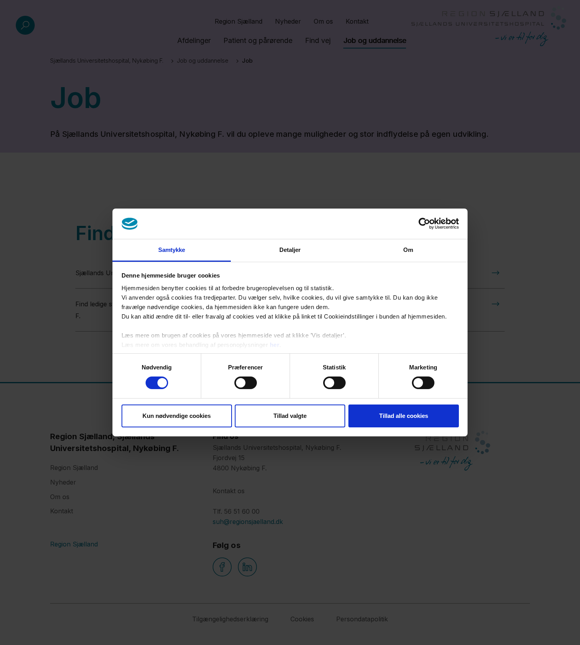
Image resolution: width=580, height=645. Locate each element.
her (275, 344)
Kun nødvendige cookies (176, 415)
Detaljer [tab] (290, 249)
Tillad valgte (290, 415)
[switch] (245, 383)
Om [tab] (408, 249)
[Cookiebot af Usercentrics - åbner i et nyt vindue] (424, 223)
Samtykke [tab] (171, 249)
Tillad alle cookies (403, 415)
